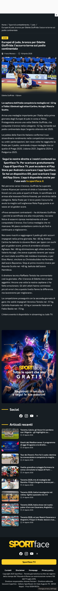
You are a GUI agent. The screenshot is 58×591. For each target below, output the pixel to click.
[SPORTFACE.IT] (29, 544)
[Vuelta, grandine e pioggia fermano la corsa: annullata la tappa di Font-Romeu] (10, 471)
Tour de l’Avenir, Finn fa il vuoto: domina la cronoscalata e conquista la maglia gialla (38, 457)
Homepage (33, 570)
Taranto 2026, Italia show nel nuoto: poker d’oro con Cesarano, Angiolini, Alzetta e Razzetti (36, 507)
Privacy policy (47, 570)
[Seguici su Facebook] (21, 415)
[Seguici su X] (37, 415)
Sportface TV (29, 562)
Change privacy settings (47, 589)
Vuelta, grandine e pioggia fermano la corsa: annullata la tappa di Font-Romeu (37, 469)
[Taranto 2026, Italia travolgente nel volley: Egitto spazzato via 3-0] (10, 496)
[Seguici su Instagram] (26, 415)
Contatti (8, 570)
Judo (5, 38)
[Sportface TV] (29, 366)
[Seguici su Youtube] (31, 415)
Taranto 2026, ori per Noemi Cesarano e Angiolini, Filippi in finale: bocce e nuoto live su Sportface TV (38, 519)
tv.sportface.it (35, 181)
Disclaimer (20, 570)
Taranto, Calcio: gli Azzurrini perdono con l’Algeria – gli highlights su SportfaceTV (36, 432)
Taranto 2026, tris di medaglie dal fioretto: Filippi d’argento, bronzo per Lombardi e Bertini (37, 482)
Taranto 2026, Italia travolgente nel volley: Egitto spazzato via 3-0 (36, 493)
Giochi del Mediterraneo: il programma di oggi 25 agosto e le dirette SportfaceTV (37, 444)
